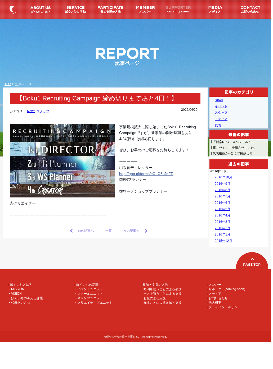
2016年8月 (222, 190)
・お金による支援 (153, 298)
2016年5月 (222, 209)
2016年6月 (222, 203)
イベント (221, 106)
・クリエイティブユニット (93, 303)
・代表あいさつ (19, 303)
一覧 (108, 231)
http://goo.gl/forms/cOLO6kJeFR (146, 174)
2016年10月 (223, 177)
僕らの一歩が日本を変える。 (13, 9)
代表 (218, 125)
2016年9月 (222, 184)
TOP (8, 84)
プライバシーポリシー (223, 307)
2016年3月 (222, 222)
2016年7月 (222, 196)
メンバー (144, 9)
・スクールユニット (88, 294)
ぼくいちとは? (40, 9)
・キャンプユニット (88, 298)
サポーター (179, 9)
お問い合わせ (249, 9)
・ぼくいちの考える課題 (25, 298)
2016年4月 (222, 215)
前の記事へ (86, 231)
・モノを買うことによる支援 (161, 294)
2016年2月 (222, 228)
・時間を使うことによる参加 (161, 289)
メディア (213, 9)
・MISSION (16, 289)
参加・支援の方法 (109, 9)
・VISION (15, 294)
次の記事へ (131, 231)
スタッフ (43, 111)
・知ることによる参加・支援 (161, 303)
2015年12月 (223, 241)
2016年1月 (222, 234)
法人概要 (214, 303)
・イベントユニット (88, 289)
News (31, 111)
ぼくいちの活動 (74, 9)
